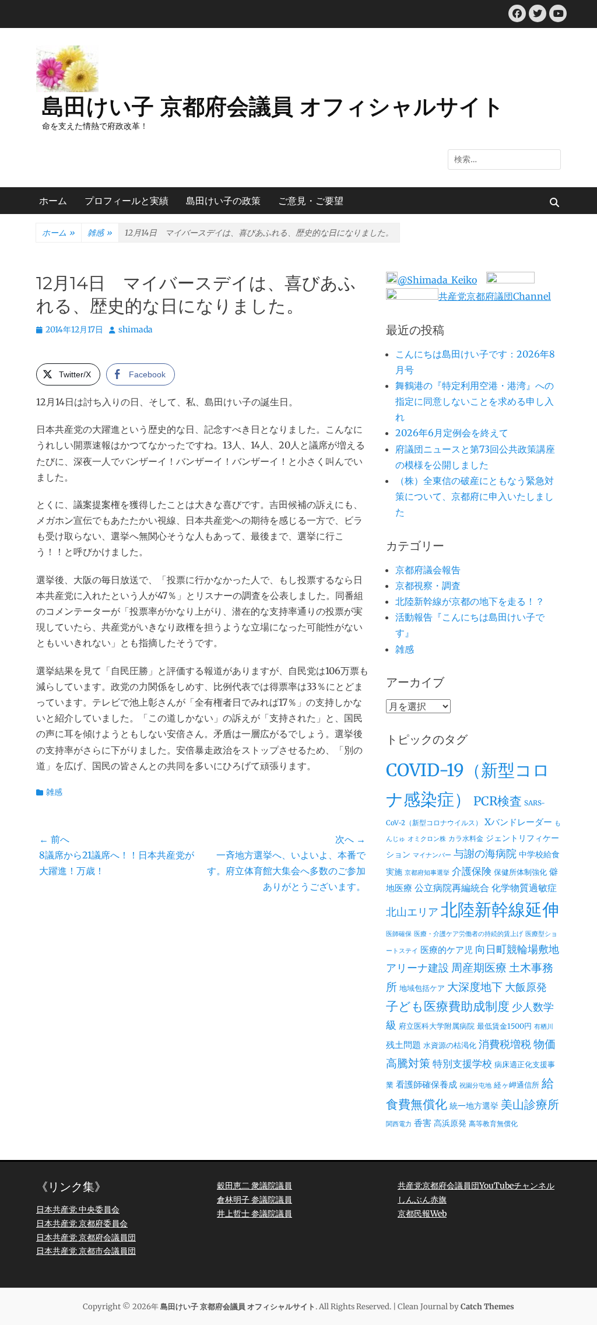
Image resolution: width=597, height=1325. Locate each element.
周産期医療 (479, 968)
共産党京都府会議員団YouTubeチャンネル (476, 1185)
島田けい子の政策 (223, 200)
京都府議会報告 (428, 570)
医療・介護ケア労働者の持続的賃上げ (468, 934)
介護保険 (471, 871)
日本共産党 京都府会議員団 (86, 1237)
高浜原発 (450, 1123)
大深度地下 (475, 987)
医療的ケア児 (446, 949)
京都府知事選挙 (427, 873)
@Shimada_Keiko (437, 280)
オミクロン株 (427, 839)
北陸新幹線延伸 (500, 909)
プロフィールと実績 (126, 200)
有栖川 (543, 1026)
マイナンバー (432, 855)
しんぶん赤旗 (422, 1199)
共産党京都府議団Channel (494, 296)
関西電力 (399, 1124)
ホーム (53, 200)
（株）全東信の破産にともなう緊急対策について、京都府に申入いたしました (474, 496)
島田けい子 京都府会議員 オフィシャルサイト (273, 106)
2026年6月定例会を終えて (451, 433)
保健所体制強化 (520, 872)
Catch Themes (487, 1307)
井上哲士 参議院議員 (254, 1213)
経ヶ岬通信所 (516, 1085)
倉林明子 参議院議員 (254, 1199)
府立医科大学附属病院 (437, 1026)
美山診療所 (530, 1105)
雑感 (100, 232)
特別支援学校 (462, 1063)
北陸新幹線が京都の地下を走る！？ (470, 601)
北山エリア (412, 912)
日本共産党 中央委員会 (78, 1209)
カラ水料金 (465, 839)
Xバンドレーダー (518, 822)
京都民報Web (422, 1213)
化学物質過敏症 (524, 887)
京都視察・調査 (428, 585)
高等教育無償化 (493, 1124)
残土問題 (403, 1044)
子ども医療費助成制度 (448, 1006)
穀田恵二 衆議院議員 (254, 1185)
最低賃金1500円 (504, 1026)
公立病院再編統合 (452, 887)
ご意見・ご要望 (310, 200)
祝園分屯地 (475, 1085)
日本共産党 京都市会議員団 (86, 1251)
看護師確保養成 (426, 1084)
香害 (422, 1122)
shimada (135, 329)
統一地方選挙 (473, 1105)
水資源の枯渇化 (449, 1045)
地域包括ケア (422, 988)
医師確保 (399, 934)
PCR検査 (497, 801)
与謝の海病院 (485, 853)
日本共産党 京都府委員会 (82, 1223)
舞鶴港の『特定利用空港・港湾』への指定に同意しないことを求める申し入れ (474, 401)
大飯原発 (526, 987)
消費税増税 (505, 1044)
